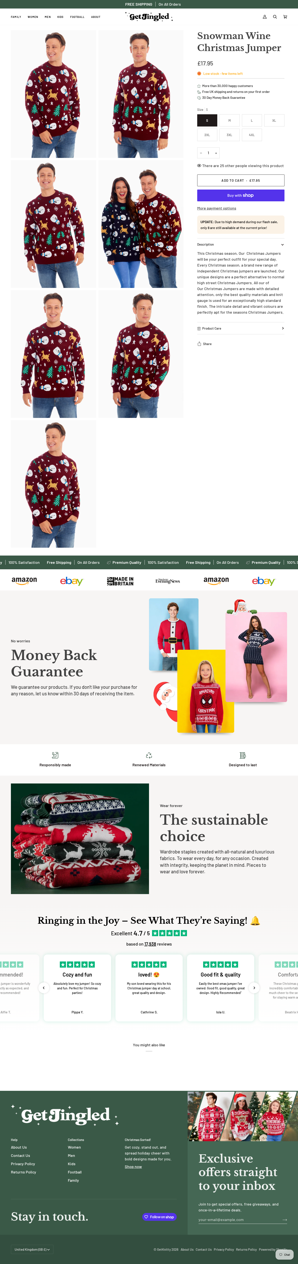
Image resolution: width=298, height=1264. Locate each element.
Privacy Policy (23, 1163)
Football (75, 1172)
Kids (71, 1163)
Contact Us (20, 1155)
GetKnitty (164, 1249)
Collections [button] (76, 1140)
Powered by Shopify (273, 1249)
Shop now (133, 1166)
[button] (43, 987)
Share (207, 344)
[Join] (281, 1219)
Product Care (211, 328)
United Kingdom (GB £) (30, 1249)
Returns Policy (23, 1172)
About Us (19, 1147)
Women (74, 1147)
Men (71, 1155)
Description (205, 244)
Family (73, 1180)
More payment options (216, 208)
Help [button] (14, 1140)
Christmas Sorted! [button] (138, 1140)
